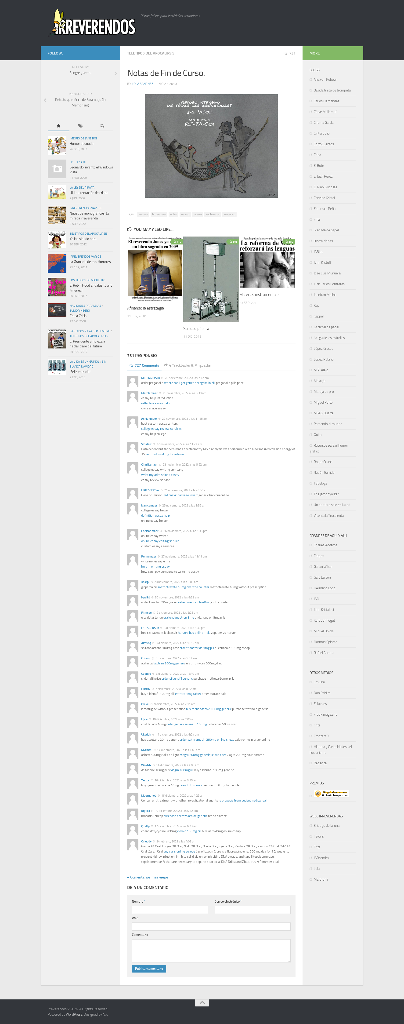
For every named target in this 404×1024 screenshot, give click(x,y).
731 (292, 53)
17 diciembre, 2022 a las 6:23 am (176, 826)
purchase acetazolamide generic (185, 816)
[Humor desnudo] (57, 145)
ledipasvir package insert (181, 495)
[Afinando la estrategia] (155, 269)
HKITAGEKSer (150, 490)
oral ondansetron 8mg (178, 618)
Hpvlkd (145, 597)
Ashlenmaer (149, 418)
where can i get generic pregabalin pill (189, 383)
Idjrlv (144, 719)
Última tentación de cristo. (89, 193)
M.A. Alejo (321, 370)
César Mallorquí (325, 112)
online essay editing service (160, 541)
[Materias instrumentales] (267, 262)
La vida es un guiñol (84, 361)
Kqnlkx (145, 811)
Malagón (320, 381)
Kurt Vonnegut (324, 620)
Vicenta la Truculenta (329, 516)
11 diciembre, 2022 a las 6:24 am (177, 734)
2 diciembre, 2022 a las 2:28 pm (177, 612)
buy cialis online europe (179, 851)
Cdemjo (146, 673)
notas (173, 214)
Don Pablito (322, 693)
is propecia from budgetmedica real (243, 800)
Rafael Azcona (324, 653)
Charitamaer (149, 464)
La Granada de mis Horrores (90, 262)
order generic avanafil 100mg (186, 724)
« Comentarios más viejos (148, 877)
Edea (317, 155)
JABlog (318, 252)
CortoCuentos (324, 144)
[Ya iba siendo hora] (57, 240)
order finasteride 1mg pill (197, 648)
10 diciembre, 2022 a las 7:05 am (173, 719)
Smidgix (146, 444)
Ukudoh (146, 734)
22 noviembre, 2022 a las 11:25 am (184, 418)
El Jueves (320, 704)
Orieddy (146, 841)
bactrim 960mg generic (169, 663)
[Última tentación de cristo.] (57, 192)
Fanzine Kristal (324, 198)
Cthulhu (319, 682)
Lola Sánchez (142, 84)
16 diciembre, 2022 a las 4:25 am (182, 795)
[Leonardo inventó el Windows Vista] (57, 169)
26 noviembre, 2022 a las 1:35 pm (185, 531)
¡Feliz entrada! (80, 372)
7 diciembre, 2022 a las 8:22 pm (176, 689)
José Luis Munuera (327, 273)
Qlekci (145, 704)
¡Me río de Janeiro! (83, 138)
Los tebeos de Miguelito (87, 280)
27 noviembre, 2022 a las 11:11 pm (184, 556)
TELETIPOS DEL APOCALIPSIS (150, 53)
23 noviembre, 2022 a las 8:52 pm (184, 464)
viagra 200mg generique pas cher (203, 755)
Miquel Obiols (324, 631)
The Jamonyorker (326, 494)
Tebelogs (320, 483)
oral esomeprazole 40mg (193, 602)
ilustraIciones (323, 241)
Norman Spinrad (325, 642)
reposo (198, 214)
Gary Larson (322, 577)
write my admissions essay (160, 475)
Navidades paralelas (85, 305)
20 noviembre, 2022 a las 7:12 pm (186, 378)
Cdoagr (146, 658)
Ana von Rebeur (325, 79)
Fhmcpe (146, 612)
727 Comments (147, 365)
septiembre (212, 214)
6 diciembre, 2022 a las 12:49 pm (177, 673)
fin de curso (159, 214)
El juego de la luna (326, 826)
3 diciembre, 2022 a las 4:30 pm (184, 628)
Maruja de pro (324, 392)
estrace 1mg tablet (188, 694)
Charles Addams (325, 545)
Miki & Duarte (324, 413)
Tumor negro (80, 310)
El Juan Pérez (323, 176)
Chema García (323, 122)
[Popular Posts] (58, 126)
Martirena (321, 879)
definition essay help (155, 515)
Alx (105, 1014)
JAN (316, 599)
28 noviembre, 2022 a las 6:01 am (176, 582)
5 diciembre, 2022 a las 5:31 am (176, 658)
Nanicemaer (149, 505)
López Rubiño (324, 359)
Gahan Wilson (323, 567)
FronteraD (321, 736)
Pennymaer (148, 556)
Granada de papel (326, 230)
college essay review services (161, 429)
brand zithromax (191, 785)
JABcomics (321, 858)
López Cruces (323, 348)
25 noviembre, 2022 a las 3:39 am (184, 505)
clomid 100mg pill (189, 831)
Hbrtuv (145, 689)
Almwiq (146, 643)
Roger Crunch (323, 462)
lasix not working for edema (165, 454)
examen (143, 214)
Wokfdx (146, 765)
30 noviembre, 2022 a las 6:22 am (176, 597)
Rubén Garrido (324, 472)
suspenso (229, 214)
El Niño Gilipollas (325, 187)
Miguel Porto (323, 402)
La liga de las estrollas (329, 338)
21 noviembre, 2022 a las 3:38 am (184, 393)
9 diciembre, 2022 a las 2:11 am (174, 704)
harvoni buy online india (194, 633)
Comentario (140, 935)
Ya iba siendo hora (83, 239)
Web (135, 918)
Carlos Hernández (326, 101)
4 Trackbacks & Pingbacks (190, 365)
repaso (185, 214)
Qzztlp (145, 826)
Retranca (320, 763)
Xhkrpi (145, 582)
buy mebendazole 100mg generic (208, 709)
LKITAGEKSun (150, 628)
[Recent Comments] (102, 126)
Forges (319, 556)
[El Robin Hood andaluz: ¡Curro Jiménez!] (57, 287)
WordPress (74, 1014)
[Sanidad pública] (211, 279)
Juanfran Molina (325, 295)
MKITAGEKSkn (150, 378)
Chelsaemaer (150, 531)
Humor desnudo (82, 144)
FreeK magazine (325, 714)
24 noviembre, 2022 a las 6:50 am (185, 490)
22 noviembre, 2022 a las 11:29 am (179, 444)
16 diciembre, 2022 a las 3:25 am (176, 780)
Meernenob (148, 795)
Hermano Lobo (324, 588)
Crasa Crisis (78, 316)
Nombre (138, 902)
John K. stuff (322, 262)
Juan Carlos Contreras (329, 284)
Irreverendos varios (85, 208)
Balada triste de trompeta (332, 90)
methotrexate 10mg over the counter (183, 587)
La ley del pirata (82, 187)
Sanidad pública (196, 328)
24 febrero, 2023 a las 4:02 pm (176, 841)
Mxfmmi (146, 750)
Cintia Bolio (322, 133)
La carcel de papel (326, 327)
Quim (318, 435)
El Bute (319, 166)
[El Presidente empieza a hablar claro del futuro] (57, 339)
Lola (317, 869)
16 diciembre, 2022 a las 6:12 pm (176, 811)
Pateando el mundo (328, 424)
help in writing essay (155, 566)
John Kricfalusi (324, 610)
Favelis (319, 836)
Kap (316, 305)
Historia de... (79, 162)
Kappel (319, 316)
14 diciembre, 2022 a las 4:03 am (177, 765)
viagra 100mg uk (182, 770)
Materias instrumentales (260, 294)
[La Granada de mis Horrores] (57, 263)
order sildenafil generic (177, 679)
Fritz (317, 219)
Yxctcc (145, 780)
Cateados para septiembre (90, 331)
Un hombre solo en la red (332, 505)
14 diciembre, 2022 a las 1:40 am (178, 750)
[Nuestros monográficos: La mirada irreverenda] (57, 215)
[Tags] (80, 126)
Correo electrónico (228, 902)
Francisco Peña (324, 209)
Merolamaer (149, 393)
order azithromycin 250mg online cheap (207, 740)
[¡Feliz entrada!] (57, 367)
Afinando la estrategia (145, 308)
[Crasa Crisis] (57, 310)
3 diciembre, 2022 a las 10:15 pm (177, 643)
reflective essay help (155, 403)
